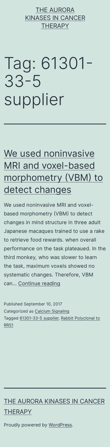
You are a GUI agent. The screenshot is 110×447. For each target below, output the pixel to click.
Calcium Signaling (52, 311)
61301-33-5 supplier (39, 318)
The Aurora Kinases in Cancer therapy (55, 17)
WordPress (60, 425)
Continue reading (39, 283)
